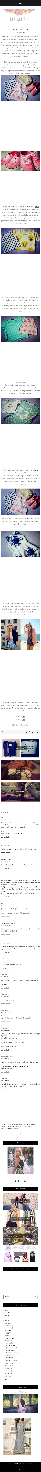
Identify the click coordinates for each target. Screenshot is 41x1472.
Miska (3, 903)
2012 (6, 1379)
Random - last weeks (12, 1353)
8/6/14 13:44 (6, 961)
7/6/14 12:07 (6, 861)
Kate (2, 875)
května (8, 1363)
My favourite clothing (12, 1348)
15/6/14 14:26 (6, 1058)
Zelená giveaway (7, 1068)
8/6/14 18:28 (6, 976)
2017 (6, 1315)
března (8, 1368)
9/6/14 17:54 (6, 1012)
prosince (9, 1325)
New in (7, 732)
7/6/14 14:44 (6, 925)
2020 (6, 1310)
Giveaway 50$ (20, 1253)
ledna (8, 1373)
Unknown (4, 974)
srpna (8, 1335)
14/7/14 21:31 (6, 1080)
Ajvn (2, 941)
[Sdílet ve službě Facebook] (29, 732)
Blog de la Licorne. (7, 1056)
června (8, 1341)
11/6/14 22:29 (6, 1030)
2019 (6, 1313)
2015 (6, 1320)
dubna (8, 1366)
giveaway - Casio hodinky (20, 1236)
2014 (6, 1323)
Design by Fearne (26, 1469)
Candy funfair (10, 1350)
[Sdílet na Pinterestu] (32, 732)
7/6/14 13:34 (6, 905)
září (7, 1333)
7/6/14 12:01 (6, 845)
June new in (9, 1357)
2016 (6, 1318)
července (9, 1338)
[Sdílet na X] (26, 732)
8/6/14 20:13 (6, 996)
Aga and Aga (17, 1469)
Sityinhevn (4, 1010)
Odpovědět (5, 837)
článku (26, 48)
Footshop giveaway (20, 1201)
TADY (37, 206)
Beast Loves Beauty (8, 923)
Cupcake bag (20, 1392)
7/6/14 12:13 (6, 877)
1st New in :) (20, 792)
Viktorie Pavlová (6, 859)
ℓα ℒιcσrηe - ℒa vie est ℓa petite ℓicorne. (15, 1066)
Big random (9, 1343)
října (7, 1330)
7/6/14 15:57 (6, 943)
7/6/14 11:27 (6, 819)
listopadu (9, 1328)
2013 (6, 1376)
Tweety (8, 1355)
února (8, 1371)
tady (23, 716)
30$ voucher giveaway (20, 1219)
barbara (4, 959)
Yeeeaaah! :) (20, 748)
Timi (2, 817)
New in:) (20, 770)
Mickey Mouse (10, 1345)
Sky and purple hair (30, 807)
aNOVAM (4, 984)
